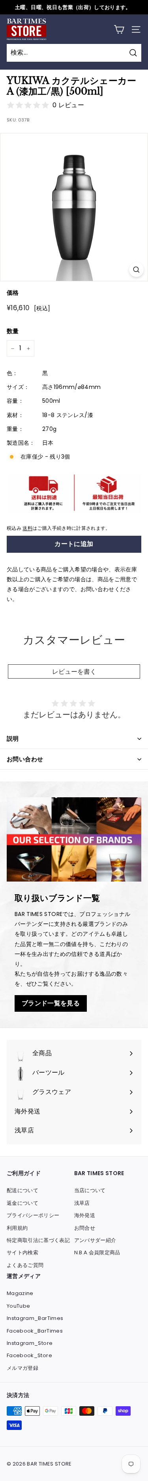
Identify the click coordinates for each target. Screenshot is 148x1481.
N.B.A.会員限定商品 (97, 1252)
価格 (13, 292)
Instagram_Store (29, 1343)
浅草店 (82, 1203)
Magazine (20, 1293)
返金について (22, 1203)
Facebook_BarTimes (35, 1331)
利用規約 (17, 1228)
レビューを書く (74, 671)
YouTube (18, 1306)
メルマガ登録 (22, 1368)
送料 (27, 528)
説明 (13, 738)
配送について (22, 1190)
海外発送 (84, 1215)
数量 (13, 331)
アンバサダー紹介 (95, 1240)
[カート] (119, 29)
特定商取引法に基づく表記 (38, 1240)
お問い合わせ (25, 759)
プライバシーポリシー (33, 1215)
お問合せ (84, 1228)
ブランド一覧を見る (51, 1003)
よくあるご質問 (25, 1265)
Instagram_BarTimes (35, 1318)
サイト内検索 (22, 1252)
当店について (90, 1190)
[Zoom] (136, 269)
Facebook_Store (29, 1355)
